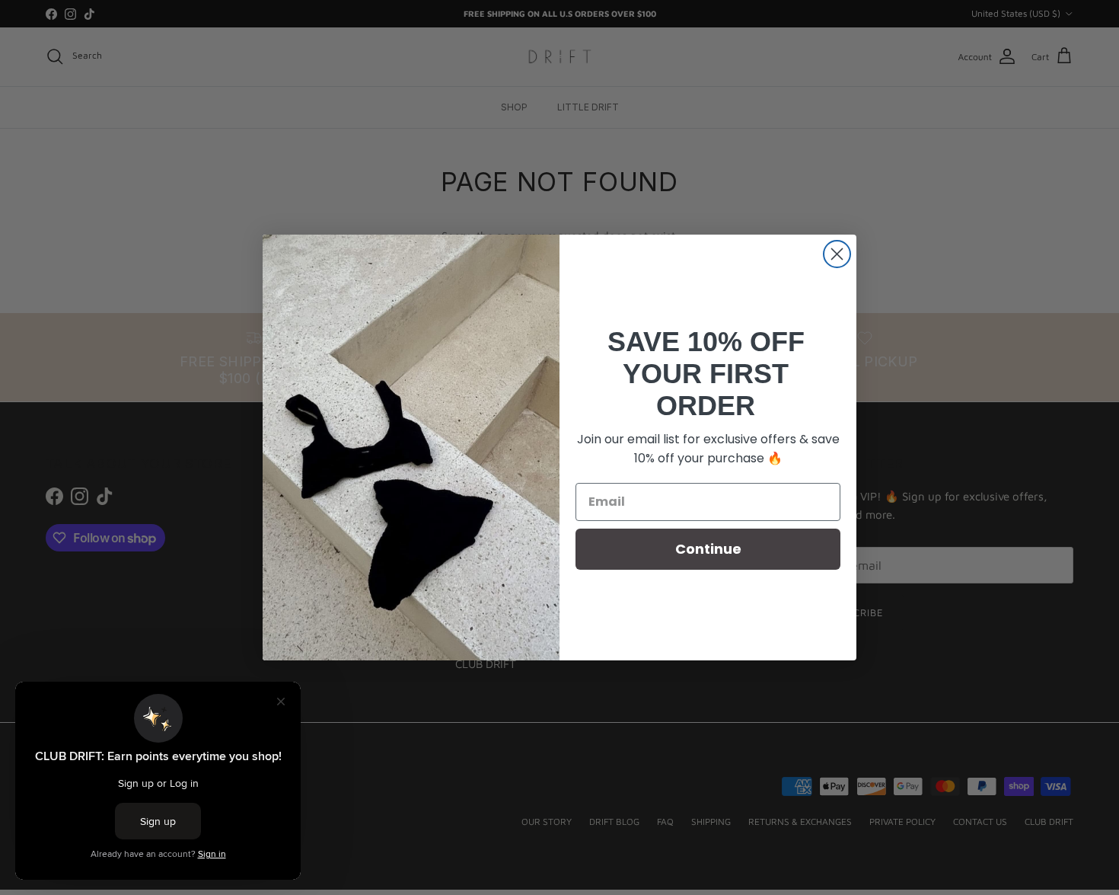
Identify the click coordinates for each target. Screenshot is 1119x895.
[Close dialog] (837, 254)
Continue (708, 548)
